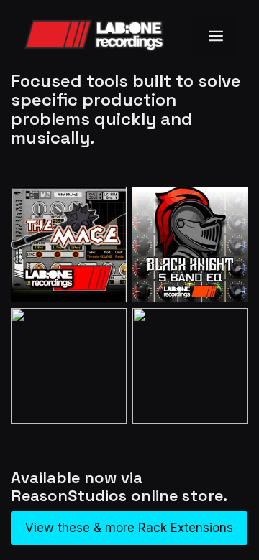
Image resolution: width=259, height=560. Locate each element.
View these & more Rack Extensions (129, 528)
